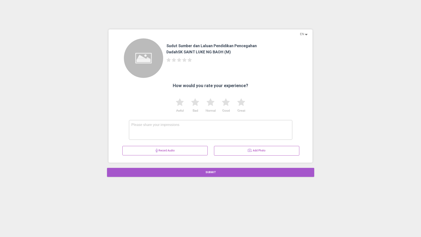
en (302, 34)
